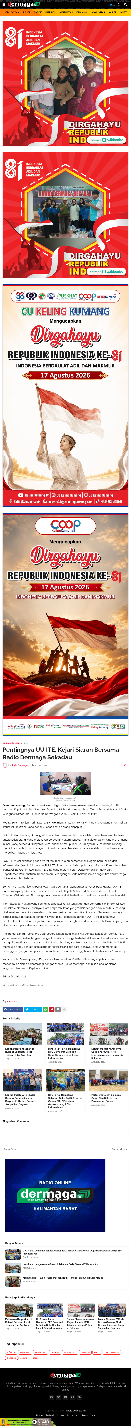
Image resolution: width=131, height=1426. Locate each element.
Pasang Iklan (88, 1415)
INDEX (123, 12)
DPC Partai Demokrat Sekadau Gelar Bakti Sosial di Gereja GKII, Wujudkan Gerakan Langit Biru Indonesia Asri (65, 1101)
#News (13, 1001)
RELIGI (26, 12)
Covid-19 (85, 1352)
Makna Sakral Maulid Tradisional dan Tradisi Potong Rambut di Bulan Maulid (63, 1278)
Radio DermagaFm (76, 1410)
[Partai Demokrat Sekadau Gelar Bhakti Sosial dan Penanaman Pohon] (108, 1080)
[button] (4, 4)
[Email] (58, 1009)
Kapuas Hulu (70, 1352)
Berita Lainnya (119, 1149)
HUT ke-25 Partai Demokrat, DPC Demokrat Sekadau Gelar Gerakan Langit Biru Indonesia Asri (64, 1053)
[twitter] (58, 1397)
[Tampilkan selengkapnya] (64, 1009)
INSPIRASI (50, 12)
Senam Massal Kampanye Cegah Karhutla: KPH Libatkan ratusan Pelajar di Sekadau (107, 1053)
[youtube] (65, 1397)
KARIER (112, 12)
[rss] (79, 1397)
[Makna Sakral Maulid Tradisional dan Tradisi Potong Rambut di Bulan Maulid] (13, 1281)
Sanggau (11, 1358)
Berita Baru (10, 1149)
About (75, 1415)
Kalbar (35, 1358)
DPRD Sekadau (111, 1352)
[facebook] (51, 1397)
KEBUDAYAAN (11, 12)
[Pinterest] (51, 1009)
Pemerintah (40, 1352)
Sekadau (55, 1352)
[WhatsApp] (45, 1009)
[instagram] (72, 1397)
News (25, 743)
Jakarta (23, 1358)
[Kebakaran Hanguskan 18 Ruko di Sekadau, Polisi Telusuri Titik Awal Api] (22, 1034)
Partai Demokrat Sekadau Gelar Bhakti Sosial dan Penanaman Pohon (106, 1098)
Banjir (97, 1352)
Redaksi (50, 1415)
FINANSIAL (82, 12)
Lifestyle (11, 1352)
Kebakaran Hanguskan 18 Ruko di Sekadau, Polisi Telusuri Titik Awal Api (20, 1051)
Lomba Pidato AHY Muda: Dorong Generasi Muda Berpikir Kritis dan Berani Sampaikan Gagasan (20, 1100)
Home (39, 1415)
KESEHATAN (66, 12)
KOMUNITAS (98, 12)
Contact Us (63, 1415)
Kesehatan (25, 1352)
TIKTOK (38, 12)
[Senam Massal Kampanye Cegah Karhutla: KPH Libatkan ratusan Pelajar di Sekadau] (108, 1034)
